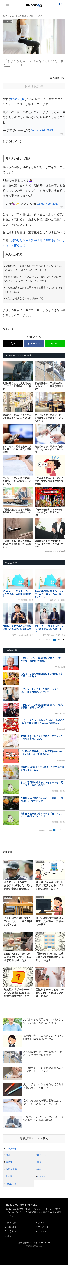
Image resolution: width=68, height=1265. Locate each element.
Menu (7, 4)
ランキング (43, 1222)
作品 (39, 1169)
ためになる (11, 1183)
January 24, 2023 (42, 130)
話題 (8, 1154)
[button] (6, 802)
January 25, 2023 (48, 203)
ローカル (41, 1176)
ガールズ (41, 1154)
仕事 (39, 1162)
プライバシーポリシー (41, 1242)
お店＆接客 (11, 1169)
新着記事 (11, 1222)
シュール (9, 329)
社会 (9, 1235)
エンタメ (42, 1231)
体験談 (9, 1162)
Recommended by (52, 551)
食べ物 (9, 1176)
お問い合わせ (23, 1242)
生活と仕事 (11, 1148)
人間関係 (11, 1227)
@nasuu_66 (17, 99)
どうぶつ (11, 1231)
